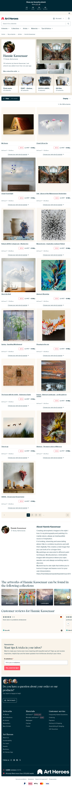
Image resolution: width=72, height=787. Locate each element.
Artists (25, 29)
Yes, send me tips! (12, 668)
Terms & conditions (21, 779)
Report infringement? (41, 779)
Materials (34, 29)
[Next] (67, 515)
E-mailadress (8, 659)
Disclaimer (31, 779)
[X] (20, 760)
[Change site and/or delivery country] (69, 13)
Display (65, 99)
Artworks (4, 29)
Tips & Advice (46, 29)
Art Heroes (8, 734)
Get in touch (11, 700)
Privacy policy (52, 779)
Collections (15, 29)
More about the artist (10, 71)
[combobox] (34, 24)
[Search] (68, 23)
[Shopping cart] (69, 18)
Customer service (57, 711)
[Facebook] (17, 760)
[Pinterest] (14, 760)
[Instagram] (11, 760)
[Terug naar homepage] (9, 18)
